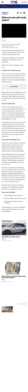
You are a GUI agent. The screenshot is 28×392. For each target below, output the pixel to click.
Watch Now (23, 2)
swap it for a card (6, 124)
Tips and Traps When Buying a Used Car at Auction (15, 198)
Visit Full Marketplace (21, 220)
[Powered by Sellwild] (24, 303)
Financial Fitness (5, 13)
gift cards (10, 52)
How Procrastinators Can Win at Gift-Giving (14, 195)
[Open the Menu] (2, 2)
